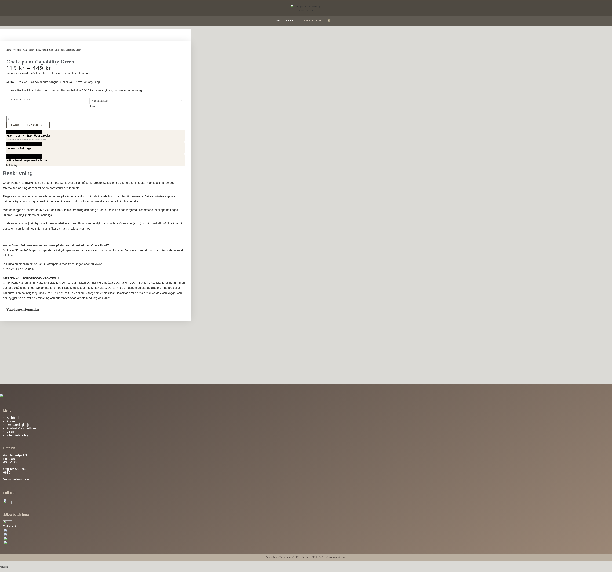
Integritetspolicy (17, 435)
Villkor (10, 432)
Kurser (11, 421)
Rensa (92, 106)
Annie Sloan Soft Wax (17, 245)
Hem (8, 50)
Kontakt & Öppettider (21, 428)
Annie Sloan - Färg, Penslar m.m (38, 50)
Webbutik (17, 50)
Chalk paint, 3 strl (19, 100)
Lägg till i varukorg (28, 125)
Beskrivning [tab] (11, 165)
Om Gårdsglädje (18, 425)
